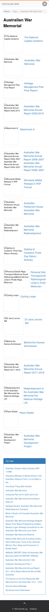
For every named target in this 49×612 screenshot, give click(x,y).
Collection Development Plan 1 (19, 564)
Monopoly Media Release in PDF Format (33, 183)
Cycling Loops (28, 296)
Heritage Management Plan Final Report (34, 86)
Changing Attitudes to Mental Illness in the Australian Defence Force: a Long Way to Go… (24, 479)
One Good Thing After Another (19, 486)
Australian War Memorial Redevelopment (32, 229)
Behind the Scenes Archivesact (34, 344)
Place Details (26, 412)
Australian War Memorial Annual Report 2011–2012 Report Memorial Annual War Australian (23, 571)
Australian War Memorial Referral (20, 534)
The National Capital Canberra (33, 38)
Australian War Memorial (32, 61)
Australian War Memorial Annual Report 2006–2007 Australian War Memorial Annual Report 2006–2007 (34, 161)
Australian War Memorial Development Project (32, 441)
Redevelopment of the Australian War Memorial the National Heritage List (34, 395)
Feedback (33, 609)
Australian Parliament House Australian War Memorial (33, 208)
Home (6, 11)
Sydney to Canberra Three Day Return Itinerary (32, 254)
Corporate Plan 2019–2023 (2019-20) (22, 494)
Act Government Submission (18, 590)
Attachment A (27, 129)
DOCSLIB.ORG (10, 4)
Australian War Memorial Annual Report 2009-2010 (34, 109)
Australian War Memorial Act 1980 (20, 559)
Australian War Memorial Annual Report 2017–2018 (34, 369)
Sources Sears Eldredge (16, 586)
